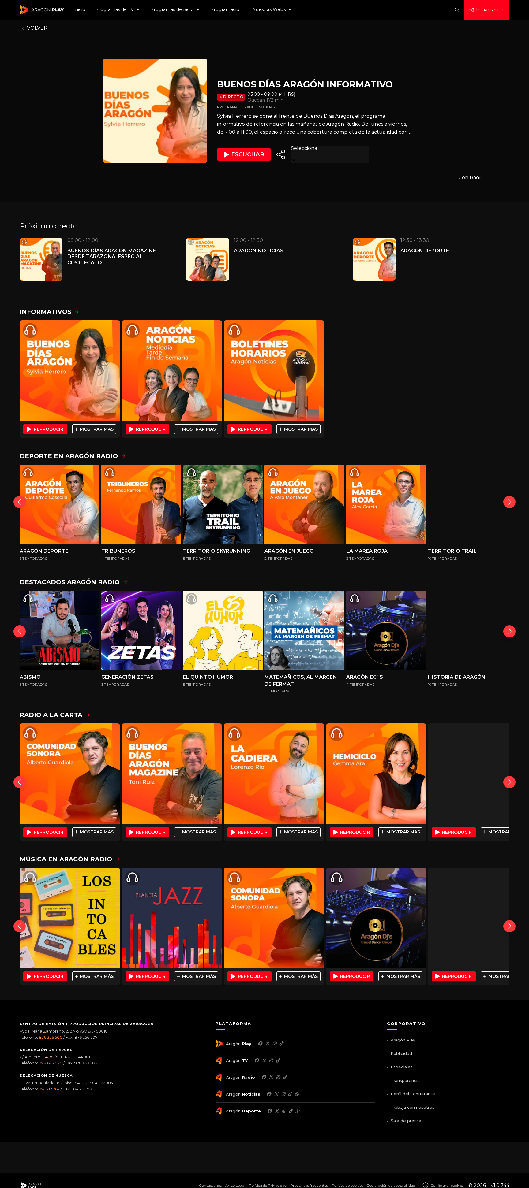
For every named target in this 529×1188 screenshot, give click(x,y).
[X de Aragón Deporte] (277, 1111)
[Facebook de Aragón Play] (260, 1044)
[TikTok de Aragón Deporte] (290, 1111)
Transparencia (405, 1080)
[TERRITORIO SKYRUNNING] (223, 504)
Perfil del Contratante (413, 1093)
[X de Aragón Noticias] (276, 1094)
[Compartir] (281, 154)
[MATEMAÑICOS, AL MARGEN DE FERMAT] (304, 630)
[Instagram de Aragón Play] (274, 1044)
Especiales (402, 1066)
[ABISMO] (59, 630)
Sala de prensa (406, 1120)
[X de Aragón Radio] (271, 1077)
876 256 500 (50, 1037)
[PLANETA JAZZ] (172, 918)
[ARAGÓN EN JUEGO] (304, 504)
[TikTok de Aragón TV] (277, 1060)
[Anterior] (19, 502)
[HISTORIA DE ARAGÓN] (468, 630)
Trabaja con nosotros (412, 1107)
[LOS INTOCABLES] (70, 918)
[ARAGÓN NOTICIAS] (172, 370)
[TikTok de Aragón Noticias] (290, 1094)
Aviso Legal (235, 1185)
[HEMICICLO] (376, 773)
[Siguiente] (509, 502)
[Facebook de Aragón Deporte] (269, 1111)
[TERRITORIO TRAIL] (468, 504)
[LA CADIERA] (274, 773)
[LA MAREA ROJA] (386, 504)
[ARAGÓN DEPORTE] (59, 504)
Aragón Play (403, 1040)
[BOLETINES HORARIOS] (274, 370)
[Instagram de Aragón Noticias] (283, 1094)
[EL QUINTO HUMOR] (223, 630)
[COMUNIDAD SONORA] (70, 773)
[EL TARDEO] (478, 773)
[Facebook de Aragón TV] (256, 1060)
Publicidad (401, 1053)
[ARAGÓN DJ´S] (386, 630)
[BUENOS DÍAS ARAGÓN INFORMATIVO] (70, 370)
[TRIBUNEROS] (141, 504)
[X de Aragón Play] (267, 1044)
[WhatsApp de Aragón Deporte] (297, 1111)
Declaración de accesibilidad (391, 1185)
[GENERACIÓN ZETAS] (141, 630)
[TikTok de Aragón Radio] (284, 1077)
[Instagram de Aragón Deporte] (284, 1111)
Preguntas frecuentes (309, 1185)
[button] (117, 10)
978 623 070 (50, 1063)
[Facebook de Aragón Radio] (264, 1077)
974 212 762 (49, 1089)
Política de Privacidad (268, 1185)
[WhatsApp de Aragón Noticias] (296, 1094)
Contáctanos (210, 1185)
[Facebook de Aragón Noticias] (269, 1094)
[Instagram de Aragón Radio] (278, 1077)
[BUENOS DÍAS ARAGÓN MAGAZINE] (172, 773)
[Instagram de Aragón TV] (271, 1060)
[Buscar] (457, 10)
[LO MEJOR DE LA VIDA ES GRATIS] (478, 918)
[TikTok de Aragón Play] (281, 1044)
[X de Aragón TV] (264, 1060)
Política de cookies (347, 1185)
